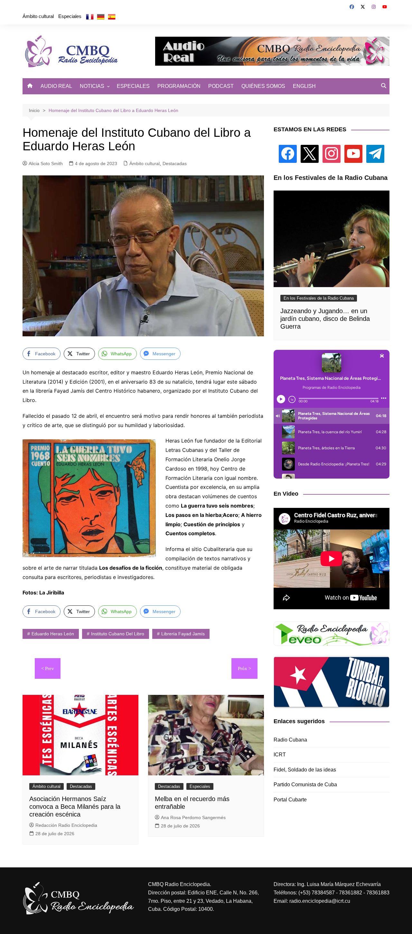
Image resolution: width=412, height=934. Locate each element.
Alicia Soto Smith (46, 163)
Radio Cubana (290, 740)
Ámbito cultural (38, 16)
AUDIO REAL (56, 86)
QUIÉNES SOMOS (263, 86)
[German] (101, 16)
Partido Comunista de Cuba (305, 784)
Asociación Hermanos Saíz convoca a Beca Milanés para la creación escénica (74, 806)
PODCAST (221, 86)
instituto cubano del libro (117, 633)
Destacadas (175, 163)
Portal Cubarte (290, 799)
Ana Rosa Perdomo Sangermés (193, 817)
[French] (90, 16)
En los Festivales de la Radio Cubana (319, 298)
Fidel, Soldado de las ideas (305, 769)
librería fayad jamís (183, 633)
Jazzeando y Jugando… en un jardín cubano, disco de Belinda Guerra (325, 318)
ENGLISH (304, 86)
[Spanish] (112, 16)
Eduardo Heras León (53, 633)
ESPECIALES (133, 86)
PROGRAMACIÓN (179, 86)
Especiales (69, 16)
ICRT (280, 754)
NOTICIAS (92, 86)
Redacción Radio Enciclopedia (66, 825)
